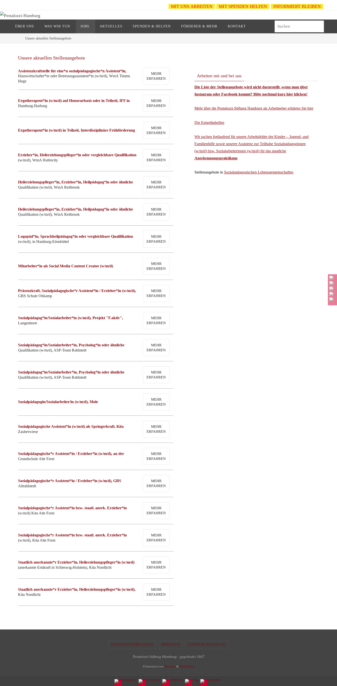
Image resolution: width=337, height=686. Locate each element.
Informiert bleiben (297, 6)
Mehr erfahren (156, 76)
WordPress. (186, 666)
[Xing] (332, 294)
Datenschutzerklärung (132, 644)
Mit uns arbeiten (192, 6)
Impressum (170, 644)
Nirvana (169, 666)
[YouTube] (332, 299)
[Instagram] (332, 277)
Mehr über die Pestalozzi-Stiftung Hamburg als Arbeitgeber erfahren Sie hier (253, 108)
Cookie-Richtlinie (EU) (207, 644)
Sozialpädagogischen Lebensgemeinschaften (258, 172)
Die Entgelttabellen (209, 122)
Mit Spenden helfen (243, 6)
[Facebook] (332, 283)
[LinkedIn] (332, 288)
